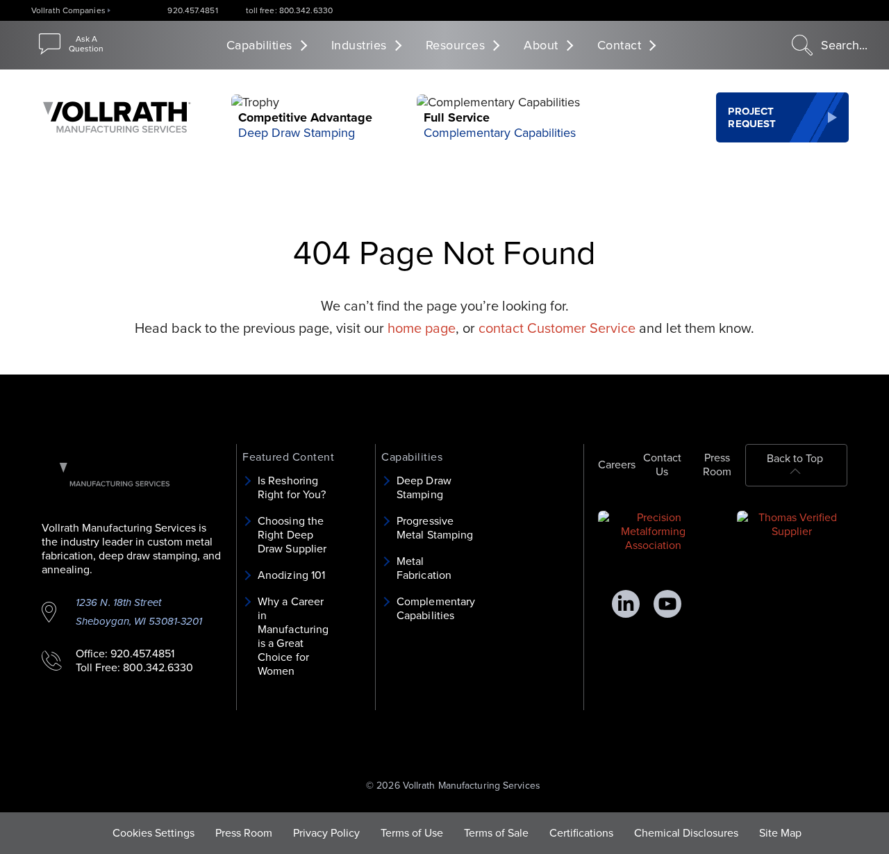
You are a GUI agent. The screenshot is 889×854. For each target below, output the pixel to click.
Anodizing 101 (291, 575)
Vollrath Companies (68, 10)
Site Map (780, 833)
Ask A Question (86, 44)
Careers (616, 465)
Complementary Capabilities (500, 132)
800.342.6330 (158, 668)
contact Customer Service (557, 328)
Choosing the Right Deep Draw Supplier (292, 535)
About (541, 45)
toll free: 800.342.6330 (289, 10)
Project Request (752, 117)
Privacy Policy (326, 833)
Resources (455, 45)
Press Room (717, 465)
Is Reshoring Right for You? (292, 488)
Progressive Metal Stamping (435, 528)
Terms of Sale (496, 833)
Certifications (581, 833)
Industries (359, 45)
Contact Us (662, 465)
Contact (619, 45)
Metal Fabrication (424, 568)
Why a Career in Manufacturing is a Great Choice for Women (293, 636)
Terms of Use (412, 833)
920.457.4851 (192, 10)
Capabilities (259, 45)
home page (422, 328)
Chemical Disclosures (686, 833)
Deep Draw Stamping (296, 132)
